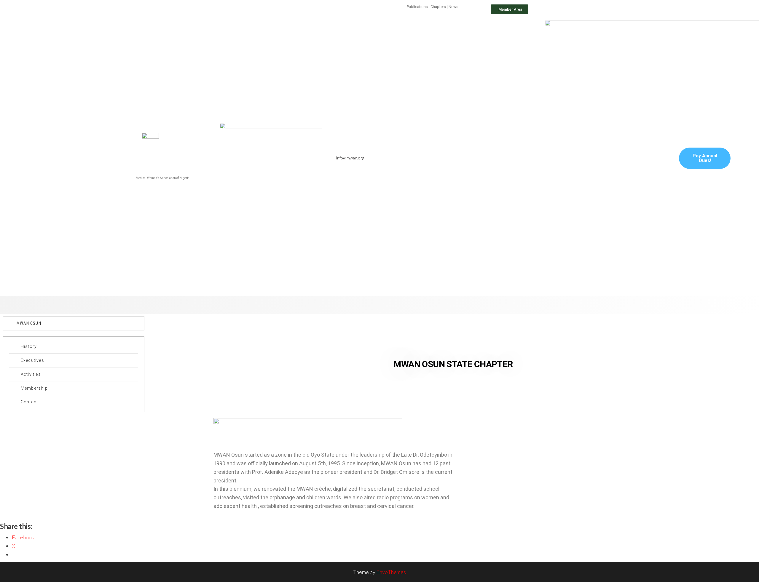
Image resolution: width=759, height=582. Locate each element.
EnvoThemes (391, 572)
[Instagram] (507, 158)
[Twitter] (481, 158)
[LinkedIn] (494, 158)
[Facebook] (468, 158)
